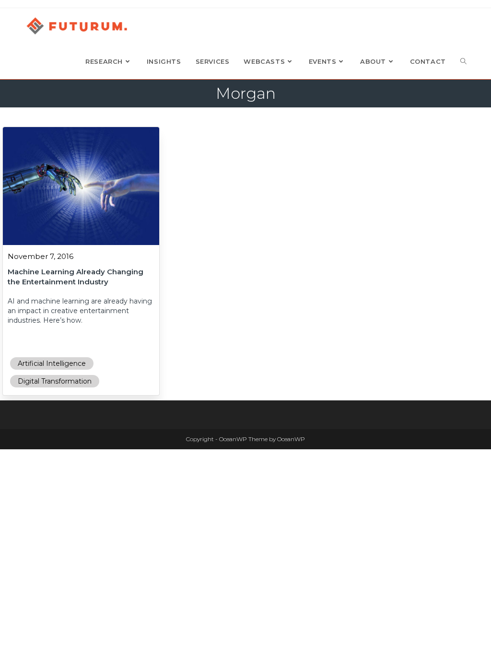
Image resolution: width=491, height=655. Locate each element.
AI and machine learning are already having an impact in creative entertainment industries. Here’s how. (80, 311)
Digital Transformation (55, 381)
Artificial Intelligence (52, 363)
